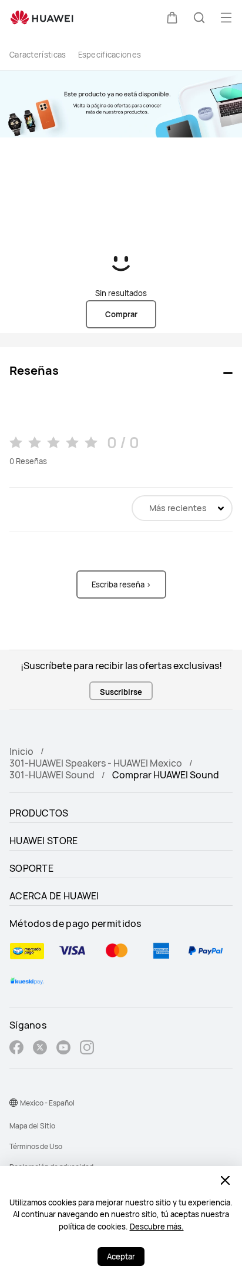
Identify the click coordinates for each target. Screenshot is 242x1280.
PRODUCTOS (39, 813)
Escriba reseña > (121, 584)
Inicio (21, 751)
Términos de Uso (35, 1146)
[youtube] (63, 1049)
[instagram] (87, 1049)
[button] (172, 17)
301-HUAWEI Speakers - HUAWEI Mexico (95, 763)
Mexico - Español (47, 1103)
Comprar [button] (121, 314)
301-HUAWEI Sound (52, 774)
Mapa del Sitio (32, 1126)
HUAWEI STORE (43, 840)
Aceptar (121, 1256)
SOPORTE (31, 868)
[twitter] (40, 1049)
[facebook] (16, 1049)
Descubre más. (157, 1226)
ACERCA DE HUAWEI (54, 896)
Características (37, 54)
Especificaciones (110, 54)
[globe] (13, 1102)
